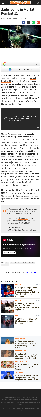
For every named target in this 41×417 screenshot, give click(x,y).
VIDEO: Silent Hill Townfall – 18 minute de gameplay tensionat (27, 321)
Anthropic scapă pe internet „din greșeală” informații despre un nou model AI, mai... (27, 378)
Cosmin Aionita (11, 18)
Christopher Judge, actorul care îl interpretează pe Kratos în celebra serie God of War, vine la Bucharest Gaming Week (27, 292)
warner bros (5, 265)
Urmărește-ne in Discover (23, 70)
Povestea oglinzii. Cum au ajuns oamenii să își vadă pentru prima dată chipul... (26, 356)
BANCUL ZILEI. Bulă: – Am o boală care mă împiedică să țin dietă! (26, 367)
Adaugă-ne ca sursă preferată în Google (22, 64)
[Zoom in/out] (6, 383)
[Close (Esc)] (0, 383)
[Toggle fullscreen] (4, 383)
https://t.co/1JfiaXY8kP (26, 220)
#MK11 (12, 213)
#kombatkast (23, 218)
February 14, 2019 (29, 229)
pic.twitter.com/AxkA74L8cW (18, 222)
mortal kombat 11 (15, 262)
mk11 (7, 262)
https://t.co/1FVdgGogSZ (26, 213)
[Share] (2, 383)
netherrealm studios (29, 262)
